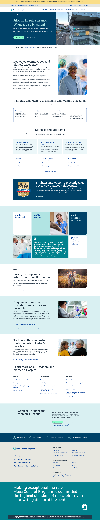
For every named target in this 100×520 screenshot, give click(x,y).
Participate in (78, 452)
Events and (58, 455)
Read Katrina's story (19, 290)
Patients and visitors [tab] (18, 47)
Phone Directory (69, 422)
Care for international (21, 380)
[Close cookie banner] (85, 517)
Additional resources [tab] (47, 47)
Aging (19, 158)
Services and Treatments (56, 9)
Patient (17, 456)
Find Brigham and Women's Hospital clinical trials (26, 328)
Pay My (56, 450)
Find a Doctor (82, 9)
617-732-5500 (58, 422)
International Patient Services (61, 425)
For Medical (79, 455)
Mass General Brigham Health (25, 466)
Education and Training (33, 5)
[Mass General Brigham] (18, 10)
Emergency (74, 166)
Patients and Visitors (70, 9)
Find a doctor (30, 37)
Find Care (44, 9)
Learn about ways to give (31, 359)
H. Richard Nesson (74, 397)
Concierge (74, 163)
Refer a (17, 390)
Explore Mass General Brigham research (24, 324)
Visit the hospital (19, 37)
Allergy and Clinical (47, 159)
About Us (12, 14)
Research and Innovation (22, 5)
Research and (47, 386)
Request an (60, 452)
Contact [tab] (55, 47)
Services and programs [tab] (30, 47)
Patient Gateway (73, 5)
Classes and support (74, 383)
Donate (80, 5)
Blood (20, 163)
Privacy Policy (32, 517)
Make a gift (17, 359)
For (76, 468)
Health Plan (13, 5)
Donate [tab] (39, 47)
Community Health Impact (49, 393)
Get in (75, 450)
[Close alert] (86, 1)
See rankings (39, 196)
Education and (21, 463)
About (55, 462)
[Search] (88, 9)
